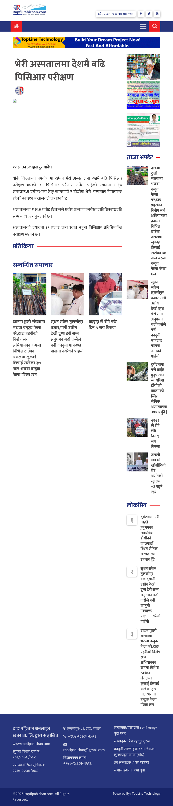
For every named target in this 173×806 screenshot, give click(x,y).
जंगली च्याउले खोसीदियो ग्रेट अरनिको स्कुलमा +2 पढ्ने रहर (158, 473)
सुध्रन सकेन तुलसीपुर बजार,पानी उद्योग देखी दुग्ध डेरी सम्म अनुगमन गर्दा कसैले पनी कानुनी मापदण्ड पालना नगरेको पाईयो (67, 336)
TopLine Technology (146, 794)
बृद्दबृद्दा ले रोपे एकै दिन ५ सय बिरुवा (103, 324)
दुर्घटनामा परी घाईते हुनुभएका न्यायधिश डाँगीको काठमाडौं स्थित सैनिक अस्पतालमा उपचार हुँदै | (159, 389)
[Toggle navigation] (143, 26)
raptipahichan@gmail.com (84, 750)
